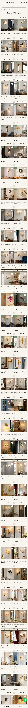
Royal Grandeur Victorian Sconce (7, 645)
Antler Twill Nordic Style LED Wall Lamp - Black (7, 687)
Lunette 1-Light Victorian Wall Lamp (20, 497)
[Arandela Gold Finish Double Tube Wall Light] (20, 67)
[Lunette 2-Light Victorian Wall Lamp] (7, 490)
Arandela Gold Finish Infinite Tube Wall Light (7, 75)
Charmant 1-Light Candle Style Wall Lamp (20, 519)
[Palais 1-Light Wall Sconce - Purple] (20, 299)
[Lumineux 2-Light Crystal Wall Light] (7, 384)
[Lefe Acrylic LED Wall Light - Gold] (20, 658)
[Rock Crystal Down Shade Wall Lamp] (7, 88)
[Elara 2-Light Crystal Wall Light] (7, 236)
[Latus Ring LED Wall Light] (7, 25)
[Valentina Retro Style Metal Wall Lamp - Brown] (7, 173)
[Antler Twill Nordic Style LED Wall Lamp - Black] (7, 680)
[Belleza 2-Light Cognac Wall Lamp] (7, 532)
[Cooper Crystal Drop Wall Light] (7, 109)
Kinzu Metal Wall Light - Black (7, 202)
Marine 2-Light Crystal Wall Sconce (7, 455)
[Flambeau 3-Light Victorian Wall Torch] (7, 468)
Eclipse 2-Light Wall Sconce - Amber (7, 265)
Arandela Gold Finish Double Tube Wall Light (20, 75)
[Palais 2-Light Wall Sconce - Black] (7, 574)
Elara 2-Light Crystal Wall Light (7, 244)
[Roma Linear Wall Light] (20, 131)
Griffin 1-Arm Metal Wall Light (7, 138)
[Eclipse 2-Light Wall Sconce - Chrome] (7, 278)
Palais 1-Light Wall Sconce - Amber (20, 561)
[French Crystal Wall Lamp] (20, 426)
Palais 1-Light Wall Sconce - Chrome (20, 328)
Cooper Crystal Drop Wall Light (7, 117)
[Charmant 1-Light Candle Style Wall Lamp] (20, 511)
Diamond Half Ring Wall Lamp (20, 687)
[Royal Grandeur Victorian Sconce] (7, 637)
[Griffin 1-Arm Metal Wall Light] (7, 131)
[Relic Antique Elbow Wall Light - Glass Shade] (7, 426)
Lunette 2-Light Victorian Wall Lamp (7, 497)
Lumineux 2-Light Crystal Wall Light (7, 392)
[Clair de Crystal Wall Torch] (20, 468)
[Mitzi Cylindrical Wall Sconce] (20, 88)
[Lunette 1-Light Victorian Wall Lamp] (20, 490)
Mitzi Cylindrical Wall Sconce (19, 96)
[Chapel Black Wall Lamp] (20, 46)
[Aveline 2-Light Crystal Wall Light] (20, 236)
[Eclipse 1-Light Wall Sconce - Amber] (20, 257)
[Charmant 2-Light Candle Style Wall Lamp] (7, 511)
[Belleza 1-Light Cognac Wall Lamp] (20, 532)
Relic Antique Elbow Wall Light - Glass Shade (7, 434)
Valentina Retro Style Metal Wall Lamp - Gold (20, 160)
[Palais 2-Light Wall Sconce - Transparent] (7, 595)
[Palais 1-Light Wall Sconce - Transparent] (20, 595)
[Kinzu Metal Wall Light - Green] (20, 173)
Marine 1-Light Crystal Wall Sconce (20, 455)
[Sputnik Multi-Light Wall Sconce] (7, 405)
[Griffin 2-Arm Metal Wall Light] (20, 109)
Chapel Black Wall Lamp (18, 54)
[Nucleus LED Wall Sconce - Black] (7, 701)
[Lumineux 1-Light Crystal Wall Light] (20, 384)
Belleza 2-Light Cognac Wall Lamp (7, 540)
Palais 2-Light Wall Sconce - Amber (7, 561)
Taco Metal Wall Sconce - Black (7, 160)
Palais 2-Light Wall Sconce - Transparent (7, 603)
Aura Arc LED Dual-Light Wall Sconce (20, 413)
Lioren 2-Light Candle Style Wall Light (7, 223)
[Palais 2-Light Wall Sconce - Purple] (7, 299)
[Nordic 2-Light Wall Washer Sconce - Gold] (7, 46)
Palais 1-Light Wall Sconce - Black (20, 582)
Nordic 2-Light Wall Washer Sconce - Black (20, 33)
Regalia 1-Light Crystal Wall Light (20, 350)
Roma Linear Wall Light (18, 138)
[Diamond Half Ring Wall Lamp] (20, 680)
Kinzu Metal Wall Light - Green (20, 181)
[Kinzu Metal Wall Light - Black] (7, 194)
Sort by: (7, 706)
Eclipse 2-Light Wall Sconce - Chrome (7, 286)
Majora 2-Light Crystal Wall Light (20, 202)
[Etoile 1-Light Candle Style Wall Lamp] (20, 616)
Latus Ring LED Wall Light (6, 33)
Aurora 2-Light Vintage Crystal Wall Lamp (7, 666)
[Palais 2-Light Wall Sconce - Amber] (7, 553)
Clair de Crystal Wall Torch (19, 476)
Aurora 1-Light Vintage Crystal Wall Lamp (20, 371)
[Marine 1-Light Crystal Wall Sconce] (20, 447)
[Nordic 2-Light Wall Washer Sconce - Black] (20, 25)
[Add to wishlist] (12, 20)
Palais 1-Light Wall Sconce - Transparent (20, 603)
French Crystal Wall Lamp (19, 434)
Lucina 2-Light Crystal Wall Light (7, 371)
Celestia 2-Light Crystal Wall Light (20, 223)
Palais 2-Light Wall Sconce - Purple (7, 307)
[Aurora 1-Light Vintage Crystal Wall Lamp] (20, 363)
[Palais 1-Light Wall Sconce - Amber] (20, 553)
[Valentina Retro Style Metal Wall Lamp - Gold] (20, 152)
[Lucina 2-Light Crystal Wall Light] (7, 363)
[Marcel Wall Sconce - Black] (20, 701)
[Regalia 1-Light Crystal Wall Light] (20, 342)
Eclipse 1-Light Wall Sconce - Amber (20, 265)
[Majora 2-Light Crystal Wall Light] (20, 194)
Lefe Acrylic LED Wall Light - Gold (20, 666)
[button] (25, 700)
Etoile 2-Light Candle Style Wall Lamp (7, 624)
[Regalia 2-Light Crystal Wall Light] (7, 342)
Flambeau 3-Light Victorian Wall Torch (7, 476)
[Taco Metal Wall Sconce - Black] (7, 152)
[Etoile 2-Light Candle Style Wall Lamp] (7, 616)
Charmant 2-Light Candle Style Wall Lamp (7, 519)
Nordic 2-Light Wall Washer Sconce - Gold (7, 54)
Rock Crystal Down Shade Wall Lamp (7, 96)
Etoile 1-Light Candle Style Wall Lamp (20, 624)
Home (2, 9)
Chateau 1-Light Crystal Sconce (20, 645)
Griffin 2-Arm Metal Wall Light (20, 117)
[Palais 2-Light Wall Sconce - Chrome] (7, 321)
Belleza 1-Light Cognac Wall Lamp (20, 540)
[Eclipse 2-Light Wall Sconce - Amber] (7, 257)
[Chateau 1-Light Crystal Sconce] (20, 637)
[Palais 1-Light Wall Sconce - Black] (20, 574)
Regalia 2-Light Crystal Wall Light (7, 350)
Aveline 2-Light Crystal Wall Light (20, 244)
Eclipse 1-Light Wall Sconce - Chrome (20, 286)
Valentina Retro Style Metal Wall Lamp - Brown (7, 181)
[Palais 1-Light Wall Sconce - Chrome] (20, 321)
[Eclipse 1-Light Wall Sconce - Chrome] (20, 278)
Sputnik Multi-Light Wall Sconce (7, 413)
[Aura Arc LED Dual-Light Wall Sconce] (20, 405)
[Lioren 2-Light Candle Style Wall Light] (7, 215)
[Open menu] (1, 2)
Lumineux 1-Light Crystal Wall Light (20, 392)
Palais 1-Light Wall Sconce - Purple (20, 307)
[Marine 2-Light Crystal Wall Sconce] (7, 447)
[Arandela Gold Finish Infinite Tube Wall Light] (7, 67)
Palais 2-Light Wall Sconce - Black (7, 582)
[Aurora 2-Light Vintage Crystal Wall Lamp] (7, 658)
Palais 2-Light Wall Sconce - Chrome (7, 328)
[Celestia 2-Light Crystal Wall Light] (20, 215)
